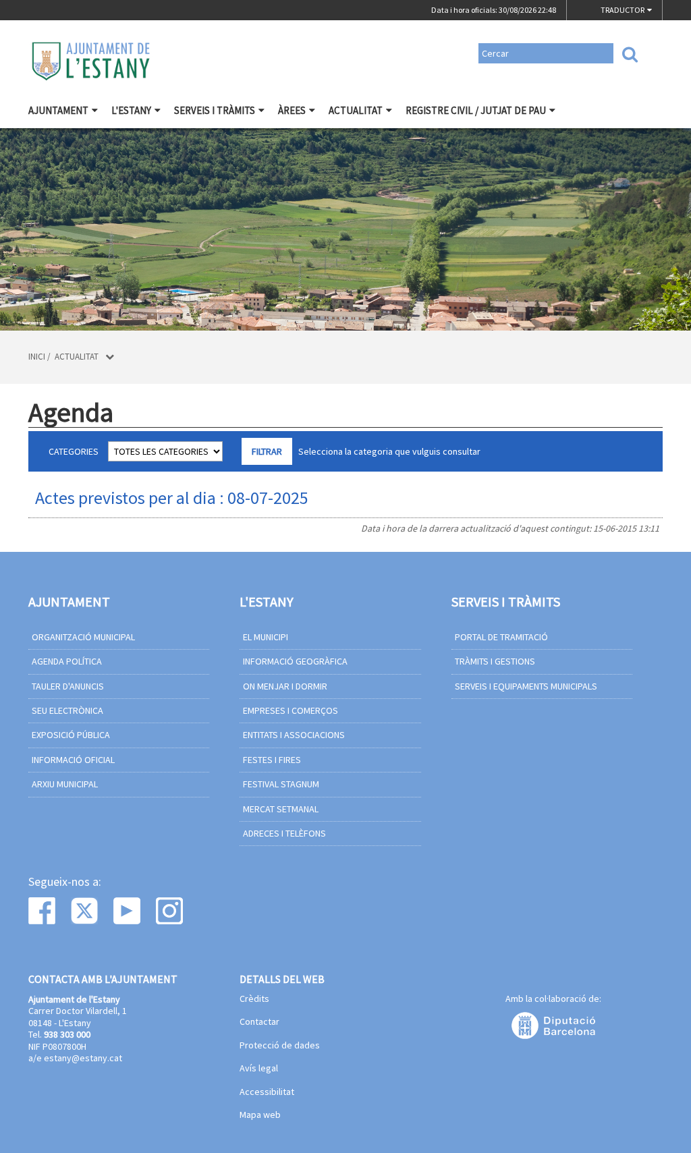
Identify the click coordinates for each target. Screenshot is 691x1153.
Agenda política (67, 661)
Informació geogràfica (295, 661)
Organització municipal (83, 637)
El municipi (265, 637)
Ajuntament (58, 110)
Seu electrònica (67, 710)
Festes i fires (272, 760)
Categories (74, 451)
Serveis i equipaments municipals (526, 686)
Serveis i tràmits (214, 110)
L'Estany (131, 110)
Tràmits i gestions (495, 661)
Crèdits (254, 999)
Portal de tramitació (501, 637)
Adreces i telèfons (284, 833)
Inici (36, 356)
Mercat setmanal (281, 809)
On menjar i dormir (285, 686)
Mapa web (260, 1115)
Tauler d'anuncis (68, 686)
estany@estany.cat (83, 1058)
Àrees (292, 110)
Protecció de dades (280, 1045)
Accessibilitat (267, 1092)
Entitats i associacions (294, 735)
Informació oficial (73, 760)
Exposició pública (71, 735)
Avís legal (259, 1068)
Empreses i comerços (290, 710)
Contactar (259, 1022)
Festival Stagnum (281, 784)
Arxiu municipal (65, 784)
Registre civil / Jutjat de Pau (476, 110)
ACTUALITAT (356, 110)
